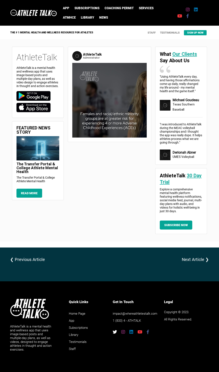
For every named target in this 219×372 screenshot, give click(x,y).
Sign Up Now (195, 32)
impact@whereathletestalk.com (135, 314)
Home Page (77, 314)
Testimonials (170, 32)
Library (87, 17)
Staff (152, 32)
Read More (29, 193)
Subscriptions (86, 8)
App (66, 8)
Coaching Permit (119, 8)
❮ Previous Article (27, 259)
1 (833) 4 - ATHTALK (127, 321)
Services (146, 8)
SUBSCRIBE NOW (176, 225)
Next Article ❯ (195, 259)
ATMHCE (69, 17)
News (103, 17)
